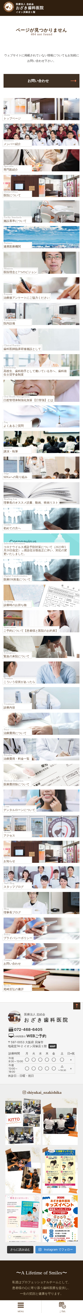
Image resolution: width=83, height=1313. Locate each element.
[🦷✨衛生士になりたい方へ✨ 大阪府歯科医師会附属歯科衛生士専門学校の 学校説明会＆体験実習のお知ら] (23, 1218)
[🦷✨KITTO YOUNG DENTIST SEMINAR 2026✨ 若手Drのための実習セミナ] (23, 1121)
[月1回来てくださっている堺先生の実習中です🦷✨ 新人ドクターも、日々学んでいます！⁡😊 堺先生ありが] (23, 1170)
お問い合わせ (38, 81)
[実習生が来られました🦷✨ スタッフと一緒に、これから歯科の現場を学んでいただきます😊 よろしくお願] (60, 1121)
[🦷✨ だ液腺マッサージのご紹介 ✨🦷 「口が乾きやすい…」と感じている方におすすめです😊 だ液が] (60, 1170)
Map (52, 1046)
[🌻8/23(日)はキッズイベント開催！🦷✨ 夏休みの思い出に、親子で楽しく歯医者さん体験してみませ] (60, 1218)
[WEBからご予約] (62, 1306)
